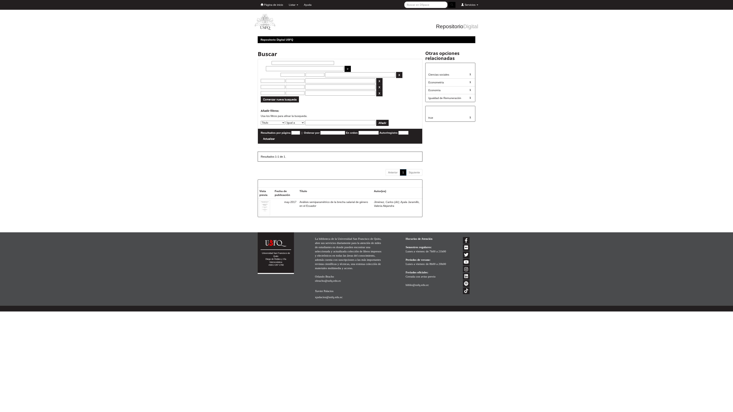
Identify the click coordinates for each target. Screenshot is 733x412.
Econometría (436, 82)
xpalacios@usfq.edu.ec (329, 297)
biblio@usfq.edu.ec (417, 284)
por (263, 68)
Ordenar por (312, 132)
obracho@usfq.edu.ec (328, 280)
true (430, 117)
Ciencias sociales (438, 74)
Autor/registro (388, 132)
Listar (292, 4)
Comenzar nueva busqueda (280, 99)
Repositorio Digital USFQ (277, 39)
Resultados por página (276, 132)
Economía (434, 90)
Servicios (470, 4)
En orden (352, 132)
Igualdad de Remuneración (444, 98)
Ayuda (308, 4)
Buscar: (266, 62)
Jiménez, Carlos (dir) (386, 202)
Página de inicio (273, 4)
